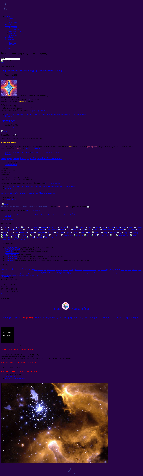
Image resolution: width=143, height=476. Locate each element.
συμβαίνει (53, 273)
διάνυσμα (49, 270)
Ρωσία (11, 45)
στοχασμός (41, 114)
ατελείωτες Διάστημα (12, 114)
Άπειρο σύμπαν (6, 48)
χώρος (29, 114)
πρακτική (49, 114)
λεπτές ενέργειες (131, 273)
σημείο (11, 20)
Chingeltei (18, 275)
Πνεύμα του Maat (26, 214)
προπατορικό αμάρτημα (27, 273)
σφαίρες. (116, 273)
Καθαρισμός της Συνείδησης (14, 273)
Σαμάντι (65, 214)
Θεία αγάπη (42, 270)
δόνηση (55, 270)
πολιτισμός (12, 275)
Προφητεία (13, 28)
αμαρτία (71, 270)
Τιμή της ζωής (14, 29)
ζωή (94, 270)
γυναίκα (90, 270)
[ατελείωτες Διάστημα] (7, 13)
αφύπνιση (57, 114)
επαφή (11, 18)
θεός (36, 270)
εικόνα (41, 275)
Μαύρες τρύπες (33, 276)
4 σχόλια (8, 216)
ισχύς (60, 270)
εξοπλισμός (75, 114)
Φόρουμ (12, 33)
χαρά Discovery (73, 273)
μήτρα (122, 270)
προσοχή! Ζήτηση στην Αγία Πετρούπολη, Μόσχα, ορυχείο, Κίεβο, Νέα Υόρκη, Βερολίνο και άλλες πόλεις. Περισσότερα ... (71, 317)
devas (80, 270)
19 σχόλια (8, 116)
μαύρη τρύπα (24, 275)
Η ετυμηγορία (9, 39)
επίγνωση (4, 273)
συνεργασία (13, 22)
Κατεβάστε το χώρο (15, 31)
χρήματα (76, 270)
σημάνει (23, 114)
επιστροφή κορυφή (7, 219)
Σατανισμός (80, 273)
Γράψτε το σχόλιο (11, 77)
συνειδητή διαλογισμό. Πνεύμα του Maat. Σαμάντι (28, 193)
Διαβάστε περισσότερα (37, 111)
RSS (2, 62)
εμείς (33, 152)
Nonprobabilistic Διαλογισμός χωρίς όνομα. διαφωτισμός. (31, 70)
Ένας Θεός (85, 270)
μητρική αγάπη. (9, 120)
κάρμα (103, 270)
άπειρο (4, 269)
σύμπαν (65, 270)
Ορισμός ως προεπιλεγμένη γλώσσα (13, 239)
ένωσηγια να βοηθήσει (71, 308)
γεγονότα (83, 114)
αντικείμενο (50, 275)
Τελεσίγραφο (9, 37)
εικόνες (45, 275)
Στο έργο (8, 24)
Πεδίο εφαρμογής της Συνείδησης (105, 273)
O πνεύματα (13, 35)
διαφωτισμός (65, 114)
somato (85, 273)
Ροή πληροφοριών (11, 26)
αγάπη (35, 114)
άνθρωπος (134, 270)
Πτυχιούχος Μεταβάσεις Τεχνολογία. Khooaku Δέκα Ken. (31, 158)
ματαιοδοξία (48, 152)
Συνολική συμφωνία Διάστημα (15, 378)
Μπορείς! (8, 16)
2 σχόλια (8, 154)
